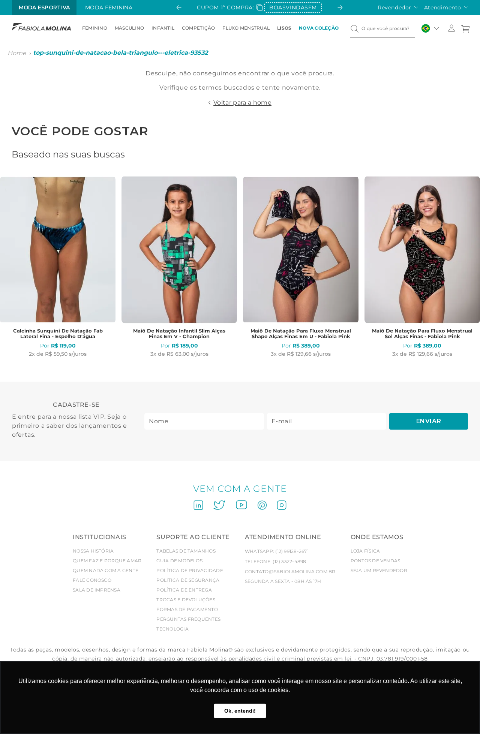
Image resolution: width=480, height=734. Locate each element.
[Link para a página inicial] (17, 53)
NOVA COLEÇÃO (319, 28)
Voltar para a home (242, 102)
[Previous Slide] (179, 7)
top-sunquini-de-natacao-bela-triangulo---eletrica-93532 (120, 52)
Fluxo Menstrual (246, 28)
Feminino (94, 28)
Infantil (163, 28)
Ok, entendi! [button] (240, 711)
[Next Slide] (340, 7)
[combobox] (382, 28)
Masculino (129, 28)
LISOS (284, 28)
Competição (198, 28)
